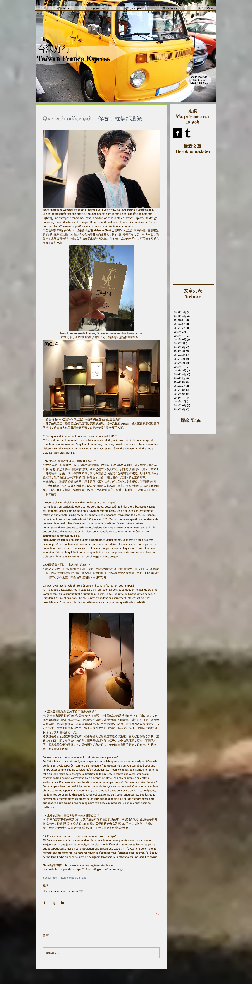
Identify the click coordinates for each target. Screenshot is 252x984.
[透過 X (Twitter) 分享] (53, 903)
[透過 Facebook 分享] (44, 903)
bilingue (47, 891)
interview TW (75, 891)
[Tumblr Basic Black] (187, 133)
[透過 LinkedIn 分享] (62, 903)
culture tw (59, 891)
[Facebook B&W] (177, 133)
